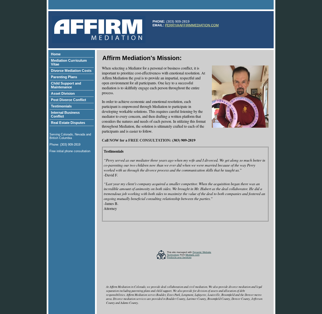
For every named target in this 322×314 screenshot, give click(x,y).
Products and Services (179, 257)
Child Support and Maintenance (66, 85)
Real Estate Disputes (68, 123)
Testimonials (61, 106)
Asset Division (63, 93)
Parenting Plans (64, 77)
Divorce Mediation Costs (71, 71)
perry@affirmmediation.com (192, 25)
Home (56, 54)
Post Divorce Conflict (68, 100)
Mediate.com (192, 254)
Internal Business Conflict (65, 114)
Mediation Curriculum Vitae (69, 62)
